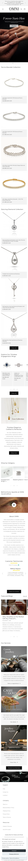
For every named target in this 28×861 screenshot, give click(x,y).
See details (13, 722)
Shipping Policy (6, 811)
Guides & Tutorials (7, 826)
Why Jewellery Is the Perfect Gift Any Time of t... (13, 617)
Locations (5, 795)
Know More (13, 762)
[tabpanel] (14, 37)
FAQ (4, 789)
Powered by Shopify (20, 860)
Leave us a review (14, 591)
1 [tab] (13, 63)
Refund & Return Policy (8, 807)
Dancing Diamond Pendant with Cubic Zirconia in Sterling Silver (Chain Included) (14, 241)
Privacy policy (5, 858)
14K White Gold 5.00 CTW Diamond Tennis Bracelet (12, 132)
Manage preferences (14, 854)
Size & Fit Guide (7, 829)
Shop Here (14, 453)
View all (14, 348)
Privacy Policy (6, 814)
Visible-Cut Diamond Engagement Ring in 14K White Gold (18, 375)
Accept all (14, 850)
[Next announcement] (25, 3)
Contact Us (5, 792)
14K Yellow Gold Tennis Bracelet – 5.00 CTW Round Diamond (13, 200)
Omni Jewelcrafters (12, 860)
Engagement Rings (5, 480)
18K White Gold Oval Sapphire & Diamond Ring (6, 374)
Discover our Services (14, 768)
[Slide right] (17, 389)
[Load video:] (14, 505)
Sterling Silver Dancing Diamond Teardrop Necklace (12, 341)
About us (5, 804)
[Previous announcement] (2, 3)
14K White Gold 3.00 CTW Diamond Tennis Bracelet (12, 98)
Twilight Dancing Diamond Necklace (11, 273)
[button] (2, 9)
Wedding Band (18, 479)
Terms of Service (7, 817)
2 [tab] (15, 63)
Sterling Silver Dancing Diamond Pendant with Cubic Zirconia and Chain (13, 307)
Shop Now (14, 25)
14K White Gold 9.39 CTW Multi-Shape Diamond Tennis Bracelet (14, 166)
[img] (14, 563)
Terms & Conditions (14, 858)
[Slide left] (10, 389)
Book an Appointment (13, 683)
